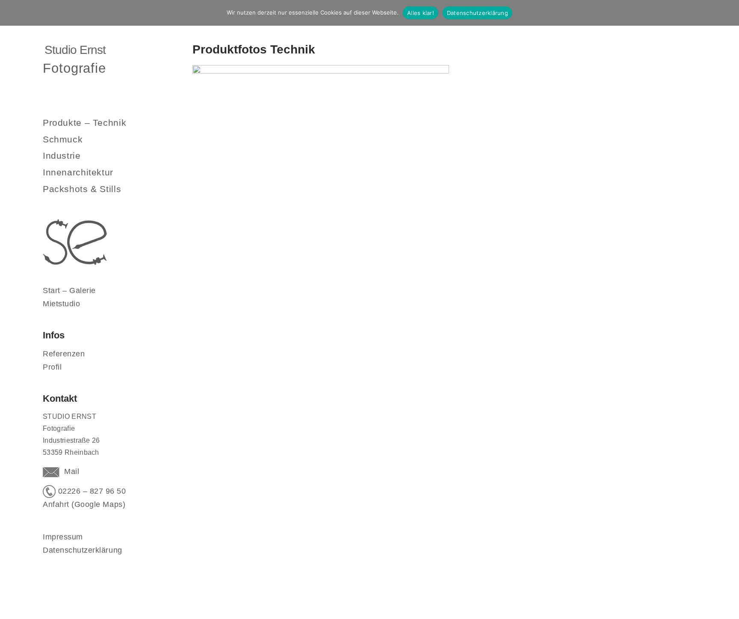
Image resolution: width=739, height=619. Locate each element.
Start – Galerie (69, 290)
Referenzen (64, 353)
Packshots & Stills (82, 189)
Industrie (62, 155)
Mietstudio (61, 303)
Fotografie (74, 68)
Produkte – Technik (84, 122)
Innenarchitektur (78, 172)
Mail (69, 471)
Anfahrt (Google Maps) (84, 504)
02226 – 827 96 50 (91, 491)
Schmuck (63, 139)
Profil (52, 367)
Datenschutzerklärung (82, 550)
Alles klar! (420, 12)
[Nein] (728, 13)
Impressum (63, 537)
